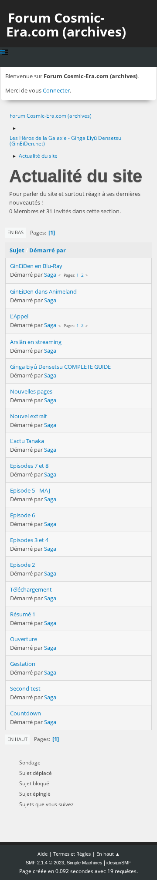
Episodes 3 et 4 (29, 540)
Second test (25, 688)
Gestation (22, 664)
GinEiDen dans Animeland (43, 291)
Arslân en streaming (35, 342)
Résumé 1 (22, 614)
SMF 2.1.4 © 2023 (45, 862)
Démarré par (47, 250)
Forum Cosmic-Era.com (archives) (66, 24)
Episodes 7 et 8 (29, 466)
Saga (50, 274)
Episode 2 (22, 565)
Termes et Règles (72, 853)
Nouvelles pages (31, 391)
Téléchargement (31, 589)
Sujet (17, 250)
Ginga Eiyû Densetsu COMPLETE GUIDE (60, 367)
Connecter (56, 90)
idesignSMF (118, 862)
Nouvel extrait (28, 416)
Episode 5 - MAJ (30, 490)
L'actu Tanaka (27, 441)
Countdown (25, 713)
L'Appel (19, 316)
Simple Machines (84, 862)
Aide (43, 853)
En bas (15, 232)
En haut (17, 739)
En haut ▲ (108, 853)
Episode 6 (22, 515)
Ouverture (23, 639)
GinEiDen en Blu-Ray (36, 266)
